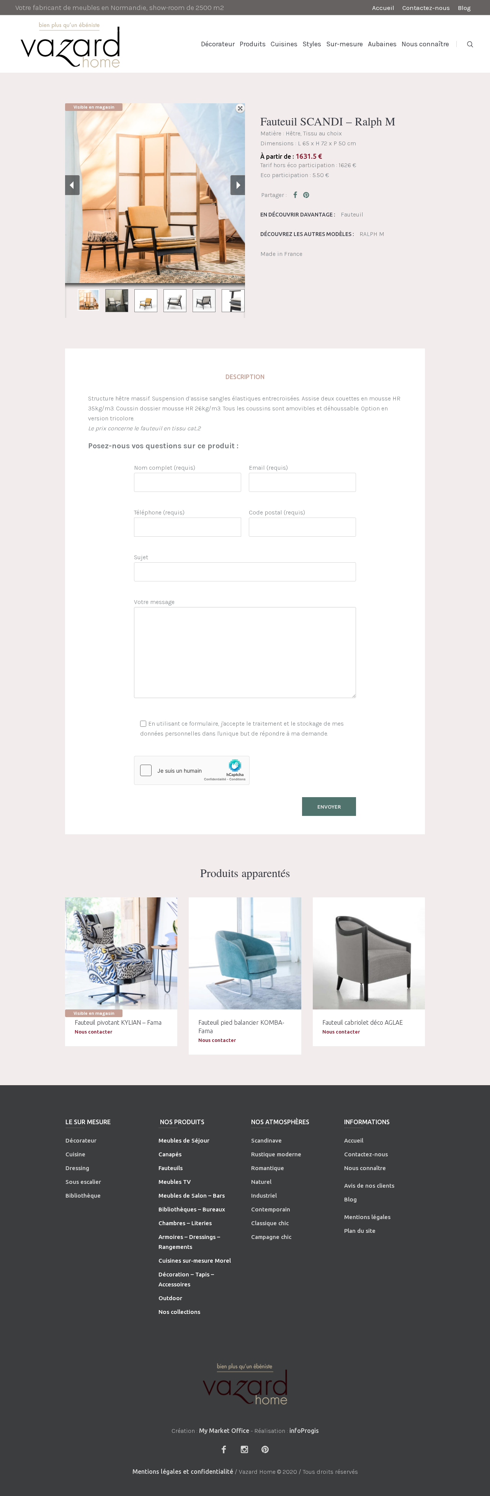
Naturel (261, 1182)
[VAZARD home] (245, 1383)
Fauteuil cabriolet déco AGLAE (362, 1022)
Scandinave (266, 1140)
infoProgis (304, 1430)
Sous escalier (83, 1182)
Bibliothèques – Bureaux (191, 1209)
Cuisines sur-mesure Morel (194, 1260)
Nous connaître (365, 1168)
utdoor (172, 1298)
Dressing (77, 1168)
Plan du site (360, 1230)
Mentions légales (367, 1217)
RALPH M (371, 234)
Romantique (267, 1168)
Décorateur (80, 1140)
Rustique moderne (276, 1154)
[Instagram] (244, 1449)
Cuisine (75, 1154)
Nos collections (179, 1312)
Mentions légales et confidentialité (182, 1471)
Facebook (296, 194)
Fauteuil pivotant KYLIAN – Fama (118, 1022)
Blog (350, 1199)
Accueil (353, 1140)
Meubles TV (174, 1182)
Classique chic (270, 1223)
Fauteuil (352, 214)
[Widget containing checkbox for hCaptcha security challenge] (192, 770)
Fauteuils (170, 1168)
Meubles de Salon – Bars (191, 1195)
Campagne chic (271, 1237)
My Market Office (224, 1430)
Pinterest (306, 194)
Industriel (264, 1195)
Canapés (169, 1154)
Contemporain (270, 1209)
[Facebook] (223, 1449)
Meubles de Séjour (183, 1140)
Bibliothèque (83, 1195)
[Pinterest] (265, 1449)
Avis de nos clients (369, 1185)
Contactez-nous (366, 1154)
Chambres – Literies (185, 1223)
